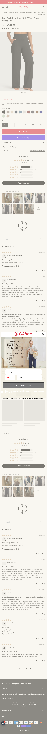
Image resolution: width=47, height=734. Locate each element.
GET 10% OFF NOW (23, 385)
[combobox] (10, 377)
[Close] (43, 334)
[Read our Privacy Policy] (44, 396)
